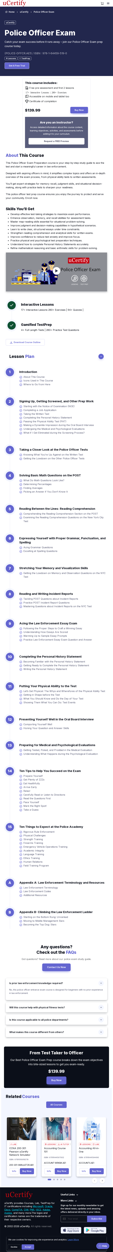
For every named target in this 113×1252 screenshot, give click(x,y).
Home (12, 12)
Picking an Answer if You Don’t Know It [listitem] (45, 491)
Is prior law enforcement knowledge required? (36, 983)
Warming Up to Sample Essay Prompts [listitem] (45, 635)
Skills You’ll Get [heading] (20, 209)
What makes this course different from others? (36, 1032)
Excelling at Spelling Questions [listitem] (40, 551)
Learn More (73, 1239)
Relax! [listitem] (26, 790)
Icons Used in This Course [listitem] (38, 380)
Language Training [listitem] (33, 854)
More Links (67, 1200)
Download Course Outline (27, 342)
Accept (28, 1247)
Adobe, (47, 1209)
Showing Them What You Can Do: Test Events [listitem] (49, 702)
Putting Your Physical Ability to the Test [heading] (48, 686)
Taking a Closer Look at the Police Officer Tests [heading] (53, 449)
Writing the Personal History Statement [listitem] (45, 669)
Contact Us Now (56, 967)
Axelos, (8, 1212)
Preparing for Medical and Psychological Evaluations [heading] (57, 745)
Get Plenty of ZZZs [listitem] (33, 779)
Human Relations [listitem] (33, 861)
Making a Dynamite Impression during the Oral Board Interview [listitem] (58, 425)
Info (14, 1171)
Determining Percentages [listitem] (37, 484)
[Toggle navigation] (108, 3)
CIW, (26, 1209)
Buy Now (79, 110)
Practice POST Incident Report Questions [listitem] (46, 602)
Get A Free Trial (17, 65)
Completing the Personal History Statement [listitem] (47, 417)
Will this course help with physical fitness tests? (37, 1007)
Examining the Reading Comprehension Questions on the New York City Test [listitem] (63, 519)
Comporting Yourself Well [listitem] (37, 724)
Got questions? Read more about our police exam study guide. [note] (56, 959)
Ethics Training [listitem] (31, 858)
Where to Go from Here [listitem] (36, 384)
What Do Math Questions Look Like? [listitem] (43, 480)
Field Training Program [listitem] (36, 865)
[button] (49, 1179)
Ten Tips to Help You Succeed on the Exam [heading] (50, 771)
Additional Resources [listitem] (35, 895)
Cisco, (7, 1209)
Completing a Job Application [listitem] (39, 410)
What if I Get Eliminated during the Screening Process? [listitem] (54, 432)
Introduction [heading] (28, 372)
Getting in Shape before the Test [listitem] (41, 694)
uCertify (24, 12)
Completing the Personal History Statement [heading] (50, 656)
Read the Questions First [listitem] (37, 798)
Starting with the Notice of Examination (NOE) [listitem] (49, 406)
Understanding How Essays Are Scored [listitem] (45, 632)
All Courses (56, 1104)
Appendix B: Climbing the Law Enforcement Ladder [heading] (56, 912)
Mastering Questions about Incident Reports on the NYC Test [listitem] (57, 606)
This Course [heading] (25, 155)
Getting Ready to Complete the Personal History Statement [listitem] (56, 665)
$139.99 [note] (56, 1071)
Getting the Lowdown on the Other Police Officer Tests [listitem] (53, 458)
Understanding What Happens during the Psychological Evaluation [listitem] (60, 753)
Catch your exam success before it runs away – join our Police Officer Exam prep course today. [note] (54, 44)
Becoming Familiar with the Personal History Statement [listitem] (54, 661)
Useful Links (68, 1194)
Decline (14, 1247)
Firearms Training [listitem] (33, 842)
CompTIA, (17, 1209)
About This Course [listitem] (34, 376)
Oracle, (49, 1206)
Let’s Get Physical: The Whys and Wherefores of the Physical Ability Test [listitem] (64, 691)
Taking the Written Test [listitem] (36, 413)
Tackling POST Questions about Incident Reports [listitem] (50, 598)
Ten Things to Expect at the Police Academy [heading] (51, 827)
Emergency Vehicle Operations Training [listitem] (45, 846)
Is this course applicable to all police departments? (38, 1019)
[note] (11, 58)
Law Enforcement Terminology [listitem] (40, 887)
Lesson (21, 356)
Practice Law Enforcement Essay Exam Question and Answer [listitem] (57, 639)
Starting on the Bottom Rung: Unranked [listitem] (45, 917)
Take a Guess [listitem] (31, 809)
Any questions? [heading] (56, 949)
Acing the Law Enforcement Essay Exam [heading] (48, 623)
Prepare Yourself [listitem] (33, 775)
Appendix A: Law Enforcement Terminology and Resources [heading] (61, 882)
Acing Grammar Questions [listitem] (38, 547)
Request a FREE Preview (56, 141)
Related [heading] (22, 1096)
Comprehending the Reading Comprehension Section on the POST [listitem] (60, 513)
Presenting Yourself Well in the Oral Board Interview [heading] (56, 719)
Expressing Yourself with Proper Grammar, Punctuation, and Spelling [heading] (62, 540)
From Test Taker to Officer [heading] (56, 1052)
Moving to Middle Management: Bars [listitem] (43, 920)
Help (104, 1246)
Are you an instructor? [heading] (56, 122)
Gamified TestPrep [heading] (36, 325)
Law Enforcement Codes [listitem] (37, 891)
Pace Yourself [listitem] (31, 802)
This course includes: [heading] (41, 83)
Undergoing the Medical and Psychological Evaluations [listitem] (54, 428)
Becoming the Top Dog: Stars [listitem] (39, 924)
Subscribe (96, 1218)
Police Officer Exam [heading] (40, 32)
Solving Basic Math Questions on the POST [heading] (50, 475)
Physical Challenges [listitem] (34, 835)
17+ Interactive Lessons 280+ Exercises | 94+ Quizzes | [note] (52, 309)
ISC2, (39, 1209)
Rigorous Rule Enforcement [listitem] (38, 831)
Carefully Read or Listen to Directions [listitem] (44, 794)
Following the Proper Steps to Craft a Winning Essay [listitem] (52, 628)
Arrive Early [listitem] (30, 787)
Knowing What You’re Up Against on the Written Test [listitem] (53, 454)
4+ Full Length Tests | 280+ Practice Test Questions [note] (50, 330)
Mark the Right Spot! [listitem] (34, 805)
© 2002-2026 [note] (28, 1226)
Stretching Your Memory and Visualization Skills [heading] (53, 568)
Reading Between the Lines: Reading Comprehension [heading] (57, 508)
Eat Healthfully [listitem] (31, 783)
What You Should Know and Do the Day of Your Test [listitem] (53, 698)
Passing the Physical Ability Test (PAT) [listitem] (44, 421)
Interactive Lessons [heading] (37, 304)
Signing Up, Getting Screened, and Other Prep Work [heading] (56, 401)
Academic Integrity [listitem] (33, 850)
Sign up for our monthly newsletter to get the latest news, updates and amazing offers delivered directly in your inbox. (82, 1208)
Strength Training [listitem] (33, 839)
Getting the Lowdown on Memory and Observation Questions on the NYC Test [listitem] (64, 575)
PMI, (32, 1209)
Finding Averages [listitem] (33, 488)
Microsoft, (38, 1206)
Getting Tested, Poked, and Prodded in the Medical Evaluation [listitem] (57, 750)
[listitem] (41, 12)
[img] (21, 1128)
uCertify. (25, 1226)
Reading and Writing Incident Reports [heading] (46, 594)
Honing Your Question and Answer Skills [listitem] (46, 728)
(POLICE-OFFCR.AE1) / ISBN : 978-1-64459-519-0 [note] (36, 53)
